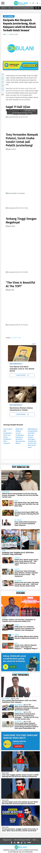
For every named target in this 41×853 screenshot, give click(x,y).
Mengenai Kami (7, 840)
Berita (16, 643)
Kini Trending (8, 16)
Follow (12, 667)
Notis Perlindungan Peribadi (22, 840)
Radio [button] (34, 840)
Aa (2, 94)
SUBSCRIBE (18, 746)
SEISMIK (4, 618)
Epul (7, 34)
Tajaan (16, 500)
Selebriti (17, 558)
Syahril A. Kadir (16, 338)
